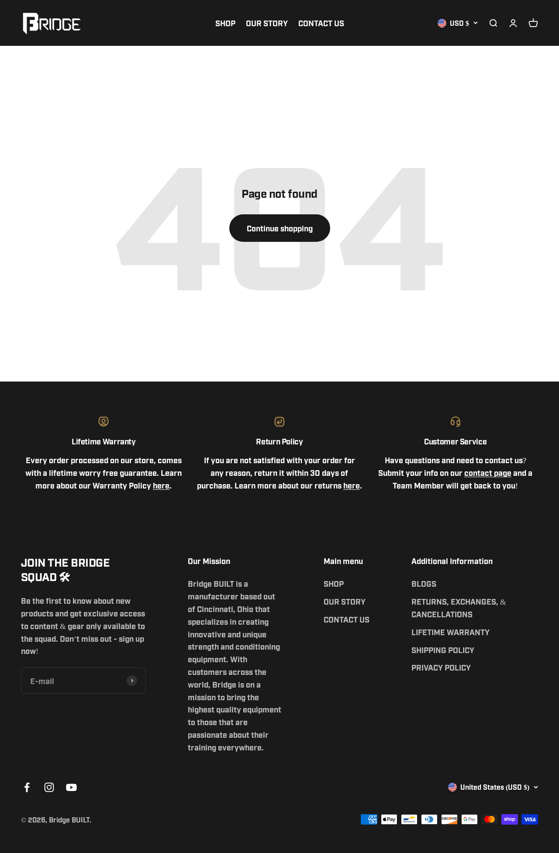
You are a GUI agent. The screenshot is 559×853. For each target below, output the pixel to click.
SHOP (225, 23)
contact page (487, 472)
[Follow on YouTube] (71, 787)
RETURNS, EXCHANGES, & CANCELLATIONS (458, 607)
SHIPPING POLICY (442, 649)
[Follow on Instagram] (49, 787)
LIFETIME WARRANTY (450, 631)
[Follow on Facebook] (27, 787)
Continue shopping (280, 228)
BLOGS (423, 583)
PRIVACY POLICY (441, 667)
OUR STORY (267, 23)
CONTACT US (321, 23)
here (161, 485)
